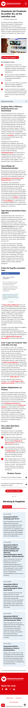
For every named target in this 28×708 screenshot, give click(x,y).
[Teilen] (4, 36)
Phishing (15, 197)
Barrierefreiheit (14, 702)
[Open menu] (3, 705)
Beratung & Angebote (9, 57)
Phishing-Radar (10, 451)
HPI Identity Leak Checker (11, 403)
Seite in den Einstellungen (10, 362)
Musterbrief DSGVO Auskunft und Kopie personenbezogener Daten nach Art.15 (13, 587)
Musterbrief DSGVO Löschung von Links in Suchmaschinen (11, 648)
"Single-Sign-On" (15, 376)
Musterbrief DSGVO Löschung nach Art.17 (11, 518)
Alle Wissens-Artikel (13, 491)
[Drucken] (1, 36)
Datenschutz (9, 698)
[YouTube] (6, 689)
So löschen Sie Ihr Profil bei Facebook (11, 477)
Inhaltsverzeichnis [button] (7, 101)
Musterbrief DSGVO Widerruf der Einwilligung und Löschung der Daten (13, 618)
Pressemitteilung (8, 201)
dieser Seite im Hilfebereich (11, 305)
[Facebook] (2, 689)
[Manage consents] (25, 704)
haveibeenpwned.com (7, 152)
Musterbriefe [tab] (7, 507)
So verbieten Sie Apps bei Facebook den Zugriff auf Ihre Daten (12, 484)
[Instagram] (10, 689)
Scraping (10, 135)
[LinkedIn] (14, 689)
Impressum (19, 698)
